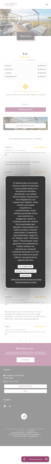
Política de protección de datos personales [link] (26, 279)
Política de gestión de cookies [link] (26, 282)
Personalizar (25, 275)
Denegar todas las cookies (25, 271)
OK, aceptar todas (25, 266)
